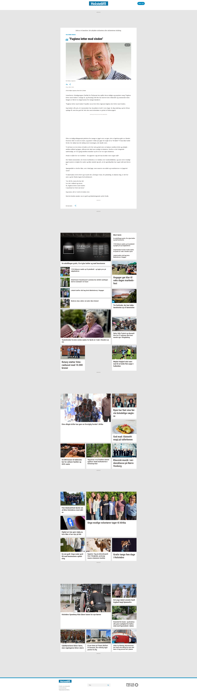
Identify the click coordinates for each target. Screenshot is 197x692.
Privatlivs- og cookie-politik (64, 686)
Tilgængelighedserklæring (64, 689)
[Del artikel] (70, 84)
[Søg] (108, 685)
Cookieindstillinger (62, 688)
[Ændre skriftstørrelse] (67, 84)
